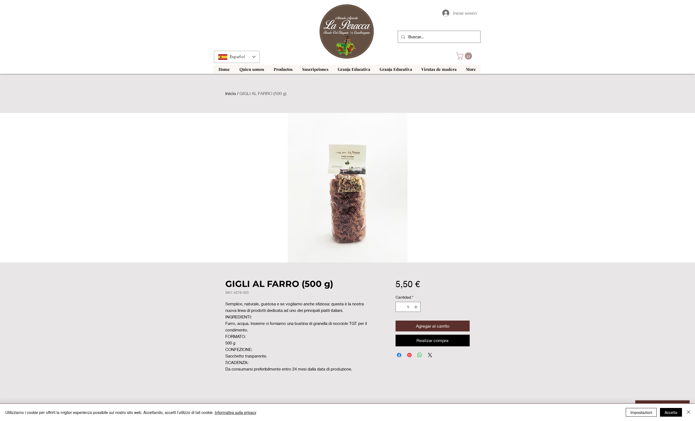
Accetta (671, 412)
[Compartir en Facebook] (399, 355)
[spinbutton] (408, 307)
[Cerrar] (688, 412)
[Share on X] (430, 355)
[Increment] (416, 307)
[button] (465, 56)
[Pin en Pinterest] (409, 355)
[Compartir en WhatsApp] (419, 355)
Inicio (230, 93)
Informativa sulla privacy (235, 412)
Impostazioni (641, 412)
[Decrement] (399, 307)
